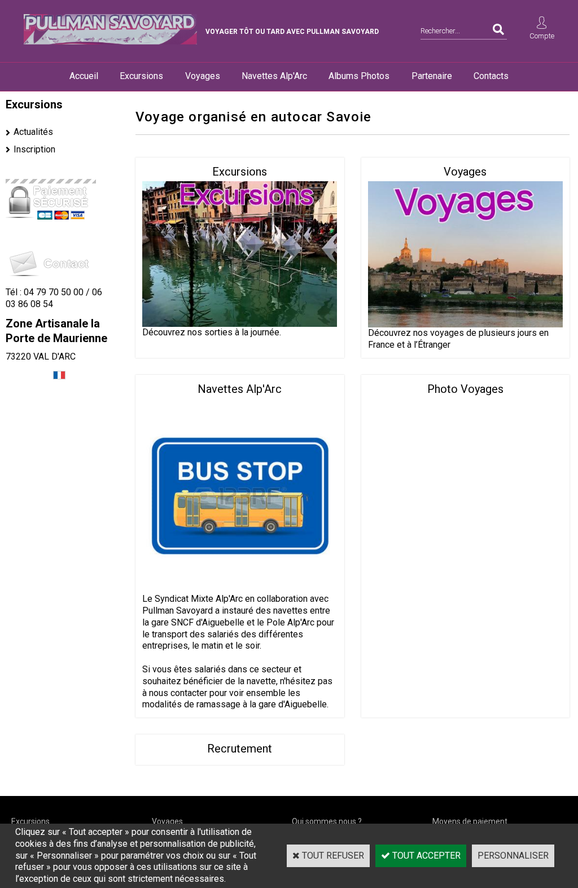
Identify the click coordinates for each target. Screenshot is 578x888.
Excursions (141, 76)
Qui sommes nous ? (327, 821)
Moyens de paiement (469, 821)
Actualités (33, 131)
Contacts (491, 76)
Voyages (202, 76)
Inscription (34, 149)
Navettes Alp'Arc (274, 76)
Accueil (83, 76)
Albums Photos (359, 76)
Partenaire (431, 76)
